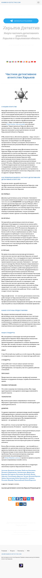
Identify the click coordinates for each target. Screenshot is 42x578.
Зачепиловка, (22, 472)
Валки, (33, 474)
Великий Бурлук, (34, 476)
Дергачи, (20, 476)
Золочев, (4, 470)
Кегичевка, (20, 474)
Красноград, (10, 478)
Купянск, (32, 478)
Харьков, (4, 476)
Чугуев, (26, 476)
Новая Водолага (30, 480)
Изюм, (17, 478)
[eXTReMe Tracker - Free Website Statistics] (21, 565)
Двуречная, (31, 472)
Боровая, (4, 474)
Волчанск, (27, 474)
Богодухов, (12, 474)
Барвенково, (12, 472)
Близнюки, (32, 470)
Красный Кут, (24, 478)
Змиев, (3, 478)
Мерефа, (11, 480)
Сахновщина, (12, 476)
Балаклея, (11, 470)
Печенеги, (4, 472)
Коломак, (18, 470)
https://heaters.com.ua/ (12, 458)
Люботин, (25, 470)
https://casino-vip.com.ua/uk (15, 124)
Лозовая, (4, 480)
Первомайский (19, 480)
